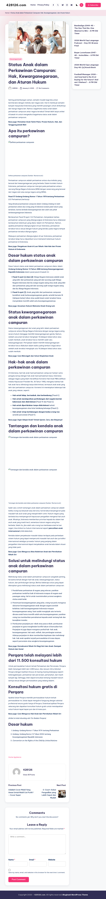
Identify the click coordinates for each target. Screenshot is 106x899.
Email (32, 859)
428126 (27, 769)
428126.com (16, 5)
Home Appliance (14, 757)
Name (11, 859)
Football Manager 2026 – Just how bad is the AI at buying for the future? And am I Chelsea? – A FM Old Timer (86, 79)
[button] (93, 5)
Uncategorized (15, 59)
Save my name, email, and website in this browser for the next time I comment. (36, 872)
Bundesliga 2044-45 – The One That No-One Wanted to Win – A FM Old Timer (86, 29)
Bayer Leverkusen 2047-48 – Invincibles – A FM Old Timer (86, 55)
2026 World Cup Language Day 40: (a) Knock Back (86, 66)
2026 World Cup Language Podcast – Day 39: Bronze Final (86, 43)
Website (51, 859)
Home (7, 13)
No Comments (44, 88)
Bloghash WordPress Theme (75, 895)
